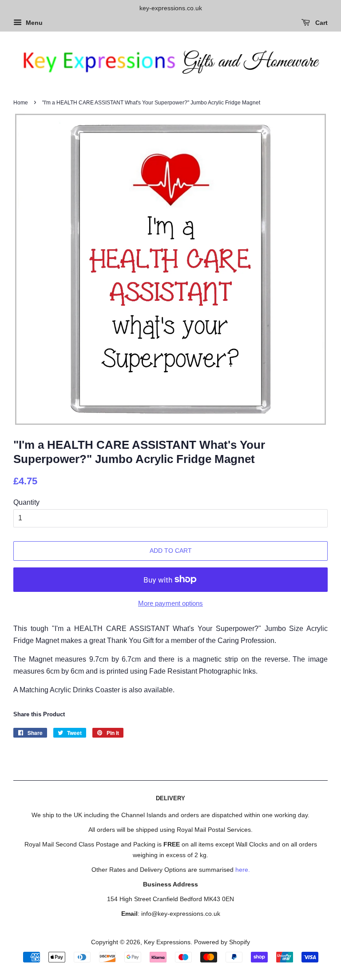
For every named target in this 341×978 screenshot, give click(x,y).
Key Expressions (167, 942)
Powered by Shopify (222, 942)
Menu (33, 22)
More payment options (170, 603)
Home (20, 103)
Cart (320, 22)
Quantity (26, 502)
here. (242, 869)
